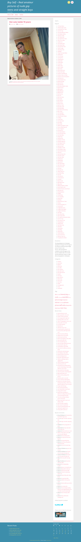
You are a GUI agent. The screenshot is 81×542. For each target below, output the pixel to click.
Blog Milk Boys (60, 90)
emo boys (60, 275)
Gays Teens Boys (61, 163)
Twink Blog (60, 229)
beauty (11, 82)
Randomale (60, 198)
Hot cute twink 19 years (20, 22)
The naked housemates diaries (64, 217)
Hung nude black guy (62, 386)
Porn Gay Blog (60, 196)
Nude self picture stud (62, 313)
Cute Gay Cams (61, 120)
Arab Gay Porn (61, 78)
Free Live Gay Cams (62, 133)
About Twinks (60, 67)
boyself (28, 81)
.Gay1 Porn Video (61, 40)
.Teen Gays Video (61, 45)
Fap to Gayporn (61, 128)
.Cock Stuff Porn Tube (62, 29)
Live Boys (59, 179)
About (16, 14)
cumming (60, 297)
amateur (59, 261)
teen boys (60, 282)
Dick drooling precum (62, 356)
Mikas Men (60, 184)
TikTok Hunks (60, 223)
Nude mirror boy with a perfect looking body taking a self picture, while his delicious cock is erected (64, 383)
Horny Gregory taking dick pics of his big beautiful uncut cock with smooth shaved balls (65, 489)
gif (70, 297)
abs (56, 294)
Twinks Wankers (61, 233)
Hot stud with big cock (62, 341)
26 (59, 533)
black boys (60, 266)
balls (59, 294)
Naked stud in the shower (63, 335)
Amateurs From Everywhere (63, 76)
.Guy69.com (60, 42)
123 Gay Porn (60, 57)
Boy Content (60, 102)
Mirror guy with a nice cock (63, 315)
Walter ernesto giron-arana (63, 432)
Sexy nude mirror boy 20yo (63, 370)
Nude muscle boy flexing (63, 333)
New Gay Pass (60, 190)
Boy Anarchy (60, 94)
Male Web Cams (61, 182)
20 (62, 532)
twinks (39, 81)
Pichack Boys (60, 195)
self (20, 82)
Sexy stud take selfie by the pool (64, 343)
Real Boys (60, 199)
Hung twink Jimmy (65, 440)
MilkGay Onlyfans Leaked (63, 185)
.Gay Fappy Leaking (61, 34)
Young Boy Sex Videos (62, 237)
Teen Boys (60, 212)
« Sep (54, 538)
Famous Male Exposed (62, 127)
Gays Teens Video (61, 165)
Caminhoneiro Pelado (62, 116)
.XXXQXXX (59, 51)
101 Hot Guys (60, 56)
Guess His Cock (61, 166)
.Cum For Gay (60, 30)
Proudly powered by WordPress (35, 540)
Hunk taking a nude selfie (63, 346)
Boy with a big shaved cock (63, 357)
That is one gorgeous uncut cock (64, 321)
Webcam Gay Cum (61, 236)
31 (53, 535)
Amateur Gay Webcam (62, 73)
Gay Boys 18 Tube (61, 139)
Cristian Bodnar (48, 540)
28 (65, 533)
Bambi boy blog (61, 81)
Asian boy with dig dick (62, 434)
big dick (59, 264)
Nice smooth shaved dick (63, 405)
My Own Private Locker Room (64, 188)
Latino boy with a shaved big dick (64, 371)
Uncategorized (61, 285)
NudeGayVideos (61, 192)
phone (19, 82)
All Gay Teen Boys (61, 72)
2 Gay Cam (60, 64)
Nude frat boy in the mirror (63, 354)
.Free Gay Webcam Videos (63, 32)
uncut (59, 286)
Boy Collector (60, 100)
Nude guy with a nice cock (63, 319)
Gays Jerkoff (60, 162)
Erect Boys (60, 122)
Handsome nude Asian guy (63, 351)
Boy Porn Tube (61, 105)
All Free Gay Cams (61, 70)
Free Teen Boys (61, 135)
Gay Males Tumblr (61, 147)
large (61, 300)
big (67, 294)
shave (67, 305)
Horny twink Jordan (66, 435)
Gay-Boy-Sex (60, 158)
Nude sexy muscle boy (62, 337)
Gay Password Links (62, 150)
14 (65, 530)
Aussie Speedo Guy (62, 79)
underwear (60, 288)
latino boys (60, 278)
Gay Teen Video (61, 157)
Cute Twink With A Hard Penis (64, 389)
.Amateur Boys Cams (62, 27)
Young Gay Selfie (65, 478)
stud (56, 308)
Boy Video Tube (61, 106)
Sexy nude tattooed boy (62, 387)
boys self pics (18, 81)
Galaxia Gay (60, 136)
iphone (57, 300)
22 (68, 532)
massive (65, 300)
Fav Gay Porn (60, 130)
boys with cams (61, 271)
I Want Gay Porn (61, 171)
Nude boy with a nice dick (63, 378)
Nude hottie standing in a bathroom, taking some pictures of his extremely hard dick (64, 394)
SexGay (59, 203)
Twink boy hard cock (62, 363)
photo (57, 305)
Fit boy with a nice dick (62, 322)
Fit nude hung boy (61, 324)
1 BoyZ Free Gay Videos (62, 53)
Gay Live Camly (61, 144)
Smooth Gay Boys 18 (62, 204)
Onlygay (59, 193)
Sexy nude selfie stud (62, 340)
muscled (62, 302)
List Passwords (61, 177)
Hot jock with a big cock (62, 345)
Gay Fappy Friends (61, 143)
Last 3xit (59, 174)
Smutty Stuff (60, 206)
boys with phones (24, 81)
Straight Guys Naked (62, 209)
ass (57, 294)
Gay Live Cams (61, 146)
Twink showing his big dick (63, 362)
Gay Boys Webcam (61, 141)
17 (53, 532)
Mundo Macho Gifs (61, 187)
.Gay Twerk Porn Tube (62, 38)
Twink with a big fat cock (63, 408)
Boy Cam (59, 95)
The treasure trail (61, 220)
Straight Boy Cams (61, 207)
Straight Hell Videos (62, 210)
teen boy (64, 308)
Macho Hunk (60, 180)
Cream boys (60, 119)
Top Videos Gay (61, 225)
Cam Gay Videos (61, 114)
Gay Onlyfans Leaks (62, 149)
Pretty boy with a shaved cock (64, 329)
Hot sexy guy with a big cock (63, 318)
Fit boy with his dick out (62, 409)
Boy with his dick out (66, 468)
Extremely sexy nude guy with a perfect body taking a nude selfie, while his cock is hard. (64, 367)
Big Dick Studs (60, 87)
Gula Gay (59, 168)
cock (56, 297)
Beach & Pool (60, 83)
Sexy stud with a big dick (63, 403)
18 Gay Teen (60, 60)
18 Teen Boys (60, 62)
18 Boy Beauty (60, 59)
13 (62, 530)
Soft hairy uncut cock (62, 327)
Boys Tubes (60, 111)
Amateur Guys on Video (62, 75)
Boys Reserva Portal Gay (63, 109)
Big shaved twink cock (62, 373)
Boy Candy (60, 98)
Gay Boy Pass (60, 138)
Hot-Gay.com (60, 169)
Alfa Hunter (60, 68)
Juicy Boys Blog (61, 173)
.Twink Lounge (60, 48)
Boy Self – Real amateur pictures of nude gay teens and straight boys (20, 6)
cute (13, 82)
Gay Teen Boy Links (61, 154)
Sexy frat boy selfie (65, 470)
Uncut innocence (61, 234)
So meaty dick (64, 486)
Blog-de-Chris (60, 92)
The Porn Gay (60, 218)
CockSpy (59, 117)
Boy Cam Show (61, 97)
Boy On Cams (60, 103)
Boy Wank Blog (61, 108)
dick (15, 82)
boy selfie (14, 81)
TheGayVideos (61, 222)
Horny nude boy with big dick (64, 379)
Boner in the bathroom (66, 467)
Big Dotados (60, 89)
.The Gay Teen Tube (62, 46)
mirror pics (36, 81)
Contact (21, 14)
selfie (64, 305)
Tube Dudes (60, 228)
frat (69, 297)
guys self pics (32, 81)
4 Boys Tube (60, 65)
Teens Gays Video (61, 215)
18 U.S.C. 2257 (10, 14)
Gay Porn (59, 152)
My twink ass (60, 326)
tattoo (23, 82)
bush (69, 294)
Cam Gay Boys (60, 113)
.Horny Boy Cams (61, 43)
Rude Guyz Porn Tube (62, 201)
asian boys (60, 263)
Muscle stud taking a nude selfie (64, 338)
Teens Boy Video (61, 214)
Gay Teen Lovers (61, 155)
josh (58, 418)
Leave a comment (20, 24)
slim (70, 305)
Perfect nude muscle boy (63, 316)
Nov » (57, 538)
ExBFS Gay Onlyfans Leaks (63, 125)
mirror (17, 82)
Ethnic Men (60, 124)
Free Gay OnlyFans (61, 132)
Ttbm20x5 (60, 226)
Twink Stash (60, 231)
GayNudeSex (60, 160)
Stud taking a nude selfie (63, 352)
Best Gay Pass (60, 84)
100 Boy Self (60, 54)
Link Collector (60, 176)
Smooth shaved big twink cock (64, 406)
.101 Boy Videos (61, 26)
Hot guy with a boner (62, 390)
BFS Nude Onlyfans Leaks (63, 86)
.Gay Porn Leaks (61, 35)
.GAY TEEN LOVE (61, 37)
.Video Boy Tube (61, 49)
